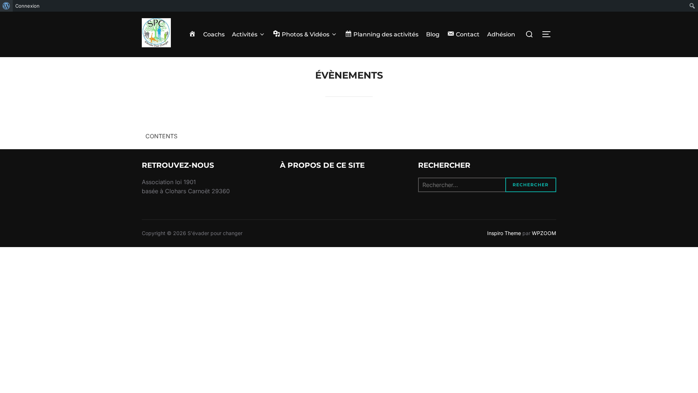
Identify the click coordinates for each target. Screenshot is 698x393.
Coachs (214, 34)
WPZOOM (544, 233)
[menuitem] (6, 6)
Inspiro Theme (504, 233)
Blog (433, 34)
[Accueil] (192, 34)
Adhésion (501, 34)
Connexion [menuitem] (27, 6)
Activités (244, 34)
